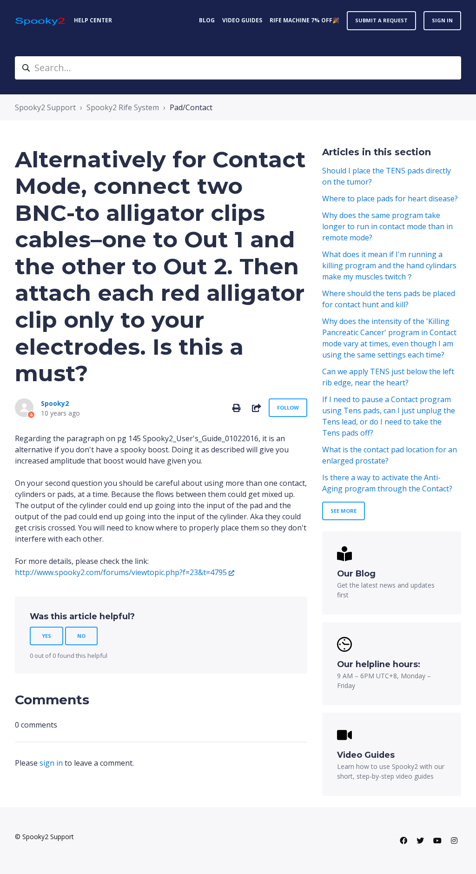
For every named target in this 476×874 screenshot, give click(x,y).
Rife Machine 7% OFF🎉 (304, 20)
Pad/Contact (191, 107)
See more (344, 510)
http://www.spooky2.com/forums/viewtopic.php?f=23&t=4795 (121, 572)
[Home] (40, 20)
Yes (46, 635)
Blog (207, 20)
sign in (51, 763)
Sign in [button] (442, 20)
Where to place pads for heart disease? (390, 198)
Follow (288, 407)
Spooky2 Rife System (122, 107)
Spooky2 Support (45, 107)
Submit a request (381, 20)
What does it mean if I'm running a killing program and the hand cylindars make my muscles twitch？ (389, 265)
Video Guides (242, 20)
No (81, 635)
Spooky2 (55, 403)
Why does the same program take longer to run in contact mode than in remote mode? (387, 226)
